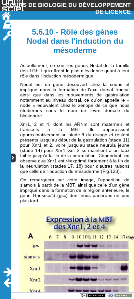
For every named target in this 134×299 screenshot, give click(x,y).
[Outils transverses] (8, 35)
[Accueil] (5, 16)
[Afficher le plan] (13, 158)
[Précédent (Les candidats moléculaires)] (8, 282)
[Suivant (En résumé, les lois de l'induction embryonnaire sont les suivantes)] (8, 272)
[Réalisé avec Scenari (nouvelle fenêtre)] (120, 295)
